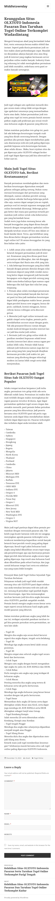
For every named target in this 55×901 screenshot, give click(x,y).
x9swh (27, 758)
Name (7, 814)
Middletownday (15, 6)
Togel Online (38, 758)
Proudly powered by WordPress (16, 898)
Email (7, 824)
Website (8, 834)
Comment (9, 781)
